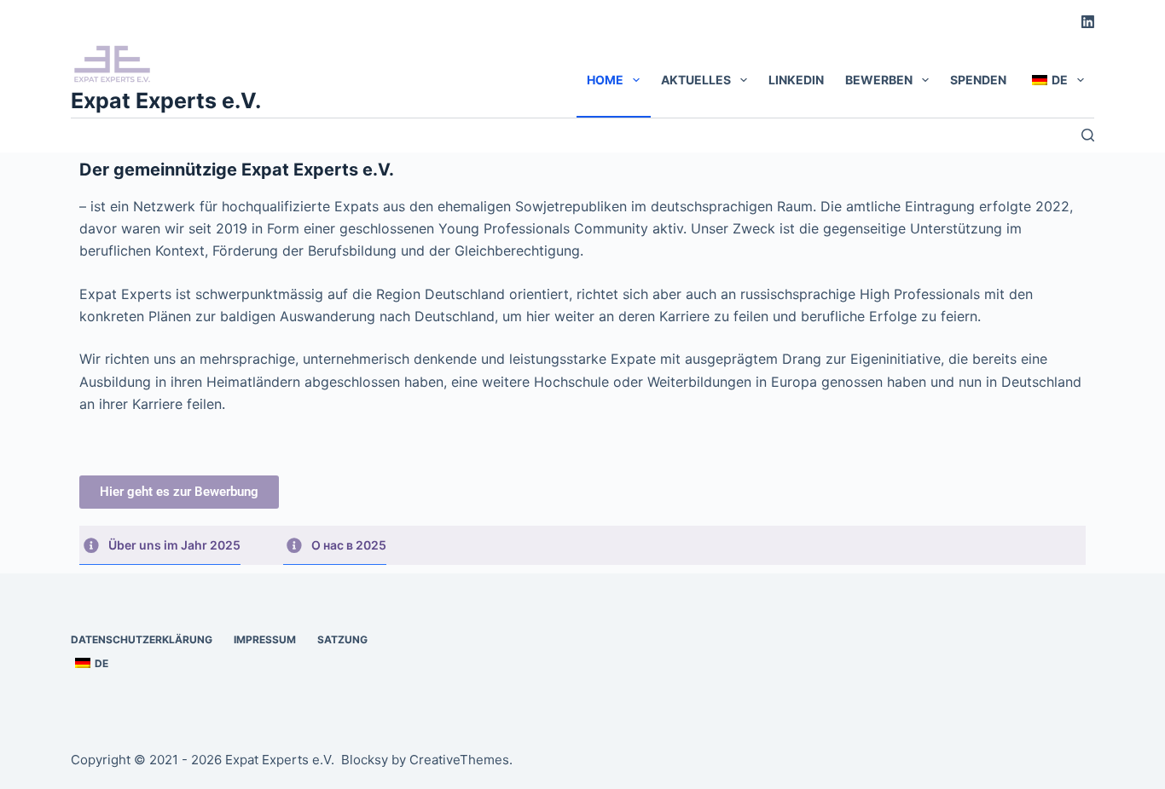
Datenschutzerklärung (141, 639)
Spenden (978, 79)
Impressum (265, 639)
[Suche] (1087, 135)
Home (605, 79)
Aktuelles (696, 79)
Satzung (342, 639)
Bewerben (879, 79)
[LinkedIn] (1087, 21)
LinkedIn (796, 79)
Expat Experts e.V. (166, 100)
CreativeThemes (459, 760)
